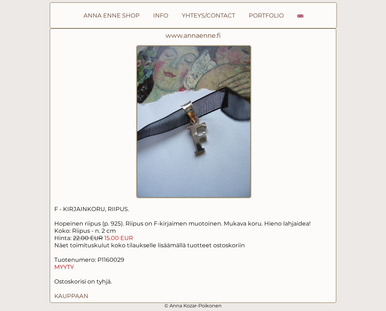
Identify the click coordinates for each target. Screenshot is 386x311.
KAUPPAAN (71, 296)
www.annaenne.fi (193, 35)
